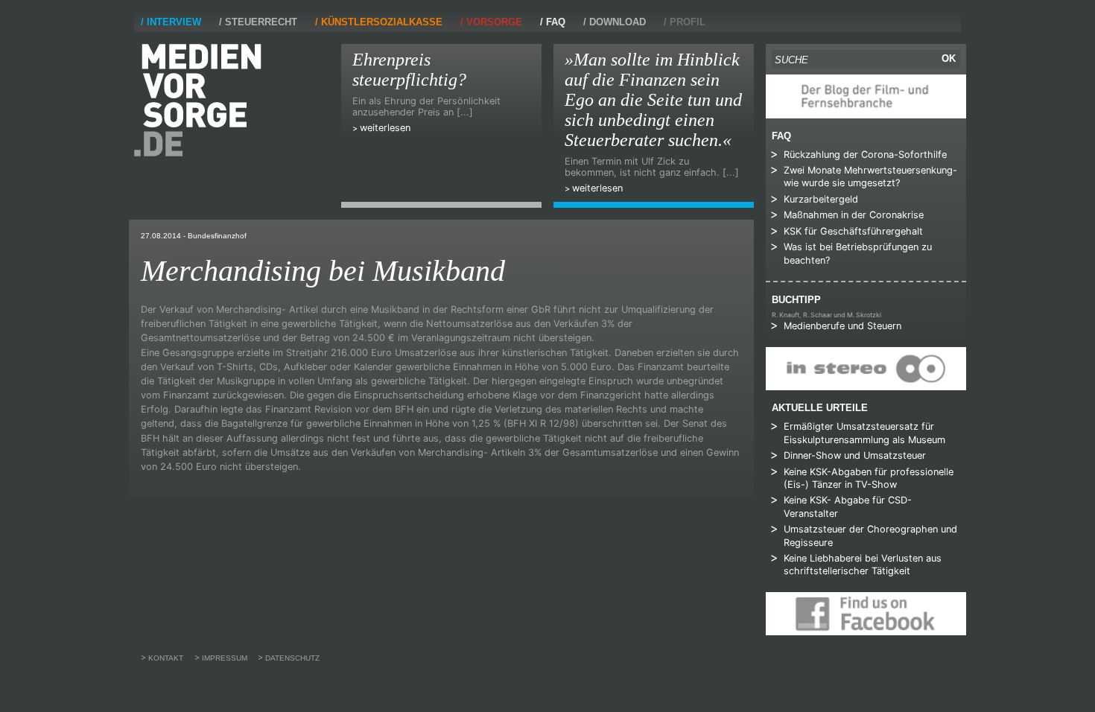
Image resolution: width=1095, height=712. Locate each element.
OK (949, 58)
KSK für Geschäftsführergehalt (853, 231)
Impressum (224, 658)
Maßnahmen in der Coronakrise (854, 214)
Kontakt (165, 658)
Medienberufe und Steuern (842, 325)
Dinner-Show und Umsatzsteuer (855, 455)
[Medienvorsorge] (197, 100)
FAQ (555, 22)
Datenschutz (292, 658)
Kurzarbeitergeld (821, 199)
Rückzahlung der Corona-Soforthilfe (865, 154)
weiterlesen (385, 127)
